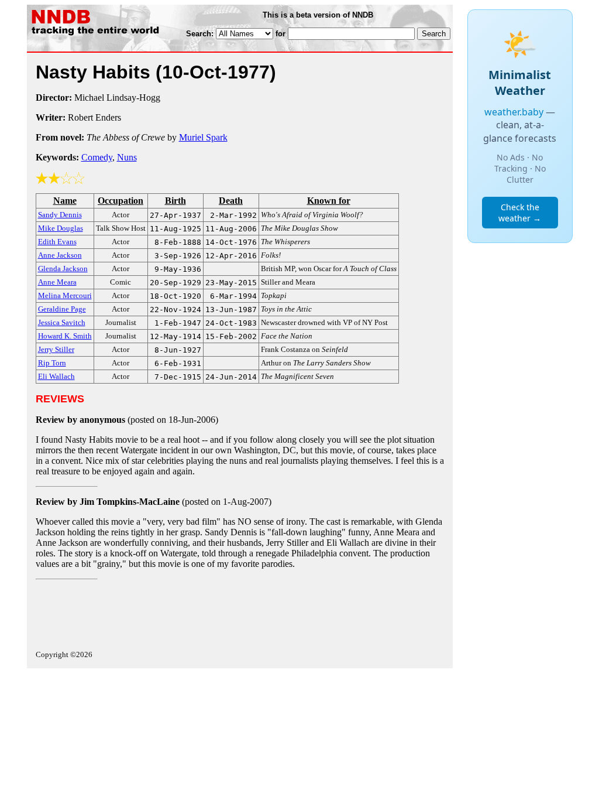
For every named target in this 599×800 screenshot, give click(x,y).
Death (231, 201)
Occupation (120, 201)
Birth (175, 201)
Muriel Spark (203, 137)
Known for (328, 201)
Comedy (96, 157)
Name (65, 201)
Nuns (127, 157)
